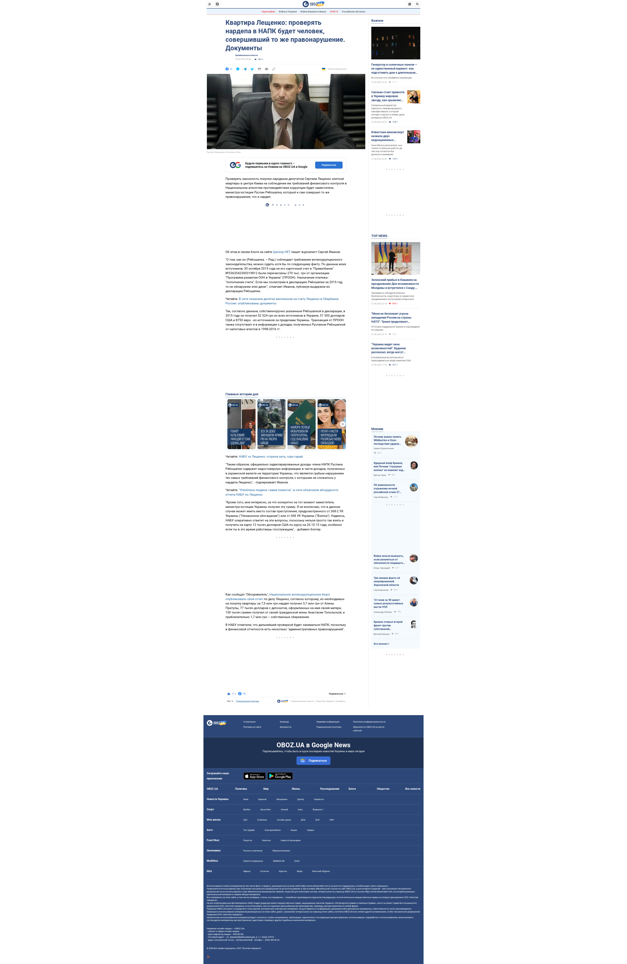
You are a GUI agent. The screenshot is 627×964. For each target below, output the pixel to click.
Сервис (310, 836)
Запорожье (281, 805)
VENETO (334, 11)
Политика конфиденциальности (369, 728)
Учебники (262, 826)
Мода (299, 877)
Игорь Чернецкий (382, 568)
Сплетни (264, 877)
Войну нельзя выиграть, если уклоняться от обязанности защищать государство (389, 559)
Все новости (412, 795)
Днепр (300, 805)
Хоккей (284, 816)
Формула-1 (318, 816)
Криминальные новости (246, 55)
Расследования (329, 795)
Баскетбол (265, 816)
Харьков (262, 805)
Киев (245, 805)
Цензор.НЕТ (281, 258)
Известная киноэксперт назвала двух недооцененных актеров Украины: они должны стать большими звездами (387, 136)
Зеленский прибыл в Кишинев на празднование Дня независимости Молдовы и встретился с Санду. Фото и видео (395, 284)
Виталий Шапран (382, 634)
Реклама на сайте (252, 733)
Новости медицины (253, 867)
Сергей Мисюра (381, 497)
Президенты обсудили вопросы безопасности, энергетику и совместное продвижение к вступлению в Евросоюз (392, 296)
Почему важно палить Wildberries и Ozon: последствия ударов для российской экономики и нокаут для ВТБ (387, 440)
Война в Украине (288, 11)
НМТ (332, 826)
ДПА (303, 826)
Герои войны (268, 11)
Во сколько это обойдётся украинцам (391, 77)
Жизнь (296, 795)
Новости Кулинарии (291, 847)
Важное (377, 21)
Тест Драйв (249, 836)
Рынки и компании (253, 857)
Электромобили (273, 836)
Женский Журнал (321, 877)
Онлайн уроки (284, 826)
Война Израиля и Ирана (313, 11)
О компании (249, 728)
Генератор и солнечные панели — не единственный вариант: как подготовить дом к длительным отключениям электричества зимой (394, 69)
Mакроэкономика (281, 857)
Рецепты (247, 847)
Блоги (352, 795)
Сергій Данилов (381, 590)
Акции (294, 836)
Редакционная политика (247, 707)
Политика (241, 795)
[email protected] (244, 946)
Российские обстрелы (353, 11)
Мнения (377, 429)
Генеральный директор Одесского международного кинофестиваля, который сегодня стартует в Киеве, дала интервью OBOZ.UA (387, 111)
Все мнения (380, 643)
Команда (284, 728)
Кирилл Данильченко (384, 448)
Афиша (246, 877)
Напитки (266, 847)
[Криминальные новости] (282, 708)
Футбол (246, 816)
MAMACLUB (278, 867)
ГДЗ (245, 826)
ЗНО (317, 826)
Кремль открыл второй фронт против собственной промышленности (388, 625)
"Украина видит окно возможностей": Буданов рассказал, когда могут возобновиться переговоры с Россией (391, 348)
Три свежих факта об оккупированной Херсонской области (387, 581)
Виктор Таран (380, 475)
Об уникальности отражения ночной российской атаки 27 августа (386, 488)
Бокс (300, 816)
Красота (283, 877)
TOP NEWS (379, 236)
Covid (296, 867)
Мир (266, 795)
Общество (383, 795)
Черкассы (319, 805)
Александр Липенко (383, 612)
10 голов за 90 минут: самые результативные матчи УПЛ (388, 603)
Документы (285, 733)
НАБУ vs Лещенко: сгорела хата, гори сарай (271, 463)
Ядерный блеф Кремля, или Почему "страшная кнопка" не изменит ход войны (388, 467)
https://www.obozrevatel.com (314, 892)
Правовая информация (327, 728)
